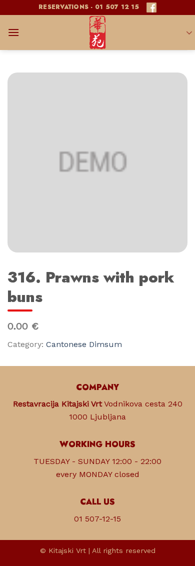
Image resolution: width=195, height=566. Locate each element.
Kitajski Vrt (67, 550)
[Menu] (14, 32)
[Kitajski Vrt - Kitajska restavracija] (98, 32)
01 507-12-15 (97, 519)
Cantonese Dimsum (84, 344)
